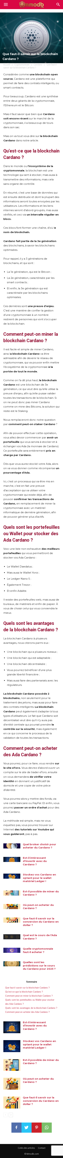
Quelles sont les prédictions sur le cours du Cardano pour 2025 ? (39, 965)
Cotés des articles (26, 1148)
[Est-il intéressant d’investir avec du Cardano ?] (11, 859)
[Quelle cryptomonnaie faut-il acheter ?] (11, 950)
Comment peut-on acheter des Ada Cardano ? (27, 1012)
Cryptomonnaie (21, 64)
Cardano (38, 64)
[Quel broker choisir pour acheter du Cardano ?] (11, 845)
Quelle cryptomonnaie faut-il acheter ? (38, 950)
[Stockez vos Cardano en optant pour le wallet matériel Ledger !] (11, 876)
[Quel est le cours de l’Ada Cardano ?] (11, 936)
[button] (58, 4)
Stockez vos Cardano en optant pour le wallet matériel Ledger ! (39, 878)
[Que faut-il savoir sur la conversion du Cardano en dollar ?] (11, 920)
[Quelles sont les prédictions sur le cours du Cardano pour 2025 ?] (11, 963)
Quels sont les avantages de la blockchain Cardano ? (31, 1008)
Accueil (6, 64)
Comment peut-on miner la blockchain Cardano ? (29, 996)
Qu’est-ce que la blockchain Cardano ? (24, 991)
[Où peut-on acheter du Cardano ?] (11, 906)
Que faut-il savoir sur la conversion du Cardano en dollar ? (41, 922)
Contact (41, 1148)
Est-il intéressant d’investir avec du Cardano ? (35, 861)
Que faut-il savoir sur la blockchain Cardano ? (27, 987)
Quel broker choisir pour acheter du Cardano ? (39, 846)
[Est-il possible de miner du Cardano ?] (11, 893)
